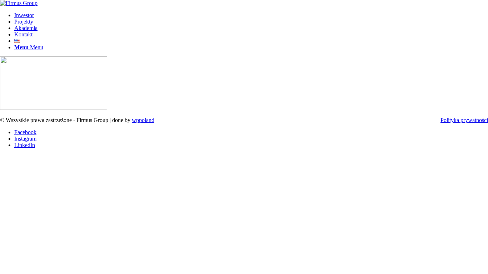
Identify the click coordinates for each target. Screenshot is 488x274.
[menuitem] (251, 15)
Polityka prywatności (464, 120)
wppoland (143, 120)
